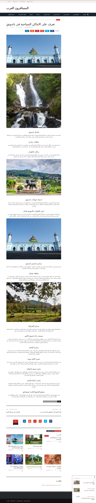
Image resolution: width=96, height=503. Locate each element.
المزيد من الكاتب (50, 431)
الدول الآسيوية (56, 14)
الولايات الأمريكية (22, 14)
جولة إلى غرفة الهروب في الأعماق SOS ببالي (16, 467)
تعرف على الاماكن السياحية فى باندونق (50, 401)
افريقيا (31, 14)
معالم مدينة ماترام (37, 446)
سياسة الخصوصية (30, 1)
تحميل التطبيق (11, 14)
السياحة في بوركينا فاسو (13, 412)
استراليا (38, 14)
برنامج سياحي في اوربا (89, 490)
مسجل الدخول (51, 485)
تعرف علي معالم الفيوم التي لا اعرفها (87, 498)
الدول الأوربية (47, 14)
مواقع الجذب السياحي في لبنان (88, 483)
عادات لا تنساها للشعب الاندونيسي (55, 438)
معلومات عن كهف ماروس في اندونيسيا (53, 467)
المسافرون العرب (17, 7)
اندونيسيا (58, 19)
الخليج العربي (76, 14)
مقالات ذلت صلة (57, 431)
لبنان (93, 480)
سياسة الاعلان (15, 1)
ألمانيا (93, 488)
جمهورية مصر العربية (90, 496)
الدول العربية (66, 14)
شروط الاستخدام (22, 1)
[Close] (94, 477)
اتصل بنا (9, 1)
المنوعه (84, 14)
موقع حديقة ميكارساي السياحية (34, 466)
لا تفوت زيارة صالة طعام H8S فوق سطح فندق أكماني (15, 447)
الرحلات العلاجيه (90, 488)
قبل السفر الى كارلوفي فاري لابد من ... (50, 412)
